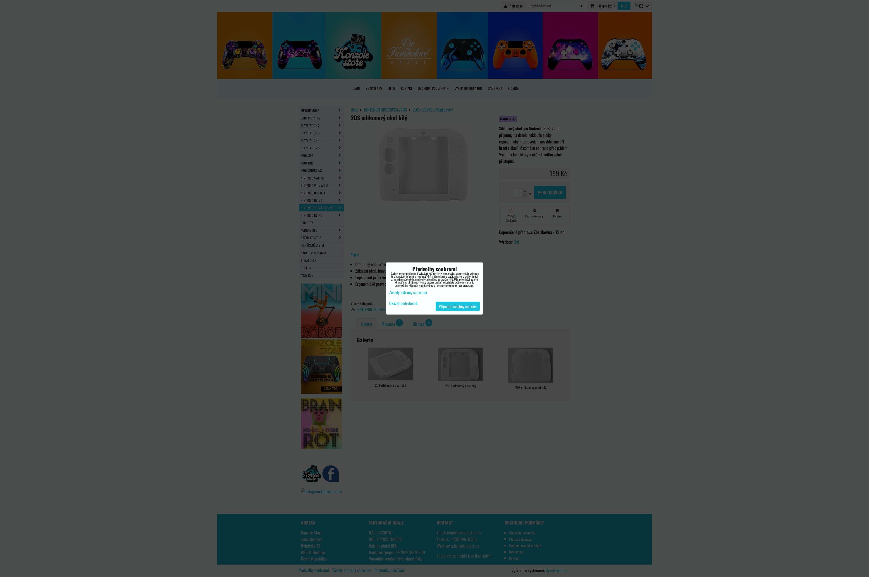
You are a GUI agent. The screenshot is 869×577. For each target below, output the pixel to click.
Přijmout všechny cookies (458, 306)
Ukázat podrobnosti (403, 303)
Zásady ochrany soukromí (408, 292)
